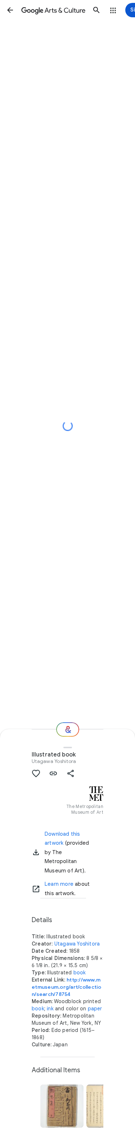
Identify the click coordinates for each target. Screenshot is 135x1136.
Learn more (59, 884)
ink (50, 1008)
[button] (10, 10)
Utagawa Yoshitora (54, 761)
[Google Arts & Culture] (53, 10)
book (79, 972)
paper (95, 1008)
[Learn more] (36, 889)
